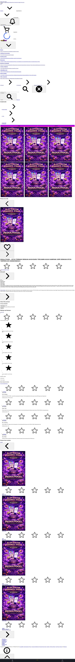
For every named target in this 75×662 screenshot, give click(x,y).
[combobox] (9, 92)
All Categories (19, 85)
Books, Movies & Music (4, 78)
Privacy (30, 646)
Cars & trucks (8, 51)
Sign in (2, 2)
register (6, 2)
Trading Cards (2, 71)
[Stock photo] (12, 144)
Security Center (4, 641)
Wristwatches (7, 68)
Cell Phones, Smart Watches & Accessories (19, 61)
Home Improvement (24, 75)
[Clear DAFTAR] (39, 89)
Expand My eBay (16, 17)
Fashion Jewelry (11, 68)
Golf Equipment (8, 58)
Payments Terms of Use (42, 646)
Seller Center (4, 642)
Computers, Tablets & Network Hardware (6, 61)
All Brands (2, 85)
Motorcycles (12, 51)
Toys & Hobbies (10, 78)
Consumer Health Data (35, 646)
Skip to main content (3, 1)
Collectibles (6, 71)
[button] (8, 96)
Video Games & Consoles (30, 61)
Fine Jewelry (16, 68)
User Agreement (26, 646)
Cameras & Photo (37, 61)
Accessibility (21, 646)
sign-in (4, 25)
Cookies (48, 646)
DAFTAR (56, 125)
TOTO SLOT (22, 2)
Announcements (4, 639)
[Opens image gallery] (0, 243)
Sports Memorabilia (18, 71)
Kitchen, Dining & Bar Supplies (31, 75)
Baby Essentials (19, 78)
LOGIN (19, 125)
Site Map (3, 645)
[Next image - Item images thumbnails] (7, 254)
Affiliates (3, 643)
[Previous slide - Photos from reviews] (7, 446)
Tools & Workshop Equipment (16, 75)
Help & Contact (4, 644)
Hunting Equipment (3, 58)
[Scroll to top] (7, 657)
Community (4, 640)
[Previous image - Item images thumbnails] (7, 203)
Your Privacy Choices (59, 646)
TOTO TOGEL (18, 2)
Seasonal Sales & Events (38, 85)
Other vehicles (16, 51)
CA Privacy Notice (52, 646)
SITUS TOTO (14, 2)
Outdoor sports (13, 58)
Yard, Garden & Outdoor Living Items (6, 75)
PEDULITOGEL (9, 2)
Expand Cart (15, 32)
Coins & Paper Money (11, 71)
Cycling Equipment (18, 58)
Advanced (18, 99)
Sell (1, 4)
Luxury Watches (2, 68)
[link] (7, 276)
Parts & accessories (3, 51)
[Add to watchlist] (7, 247)
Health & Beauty (14, 78)
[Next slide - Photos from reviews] (7, 634)
